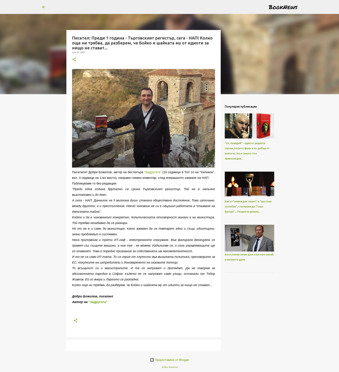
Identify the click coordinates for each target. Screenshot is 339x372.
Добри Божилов (169, 367)
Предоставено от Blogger (171, 359)
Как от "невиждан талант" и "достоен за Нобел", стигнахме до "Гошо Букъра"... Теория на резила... (248, 206)
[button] (74, 59)
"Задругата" (152, 172)
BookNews (283, 7)
